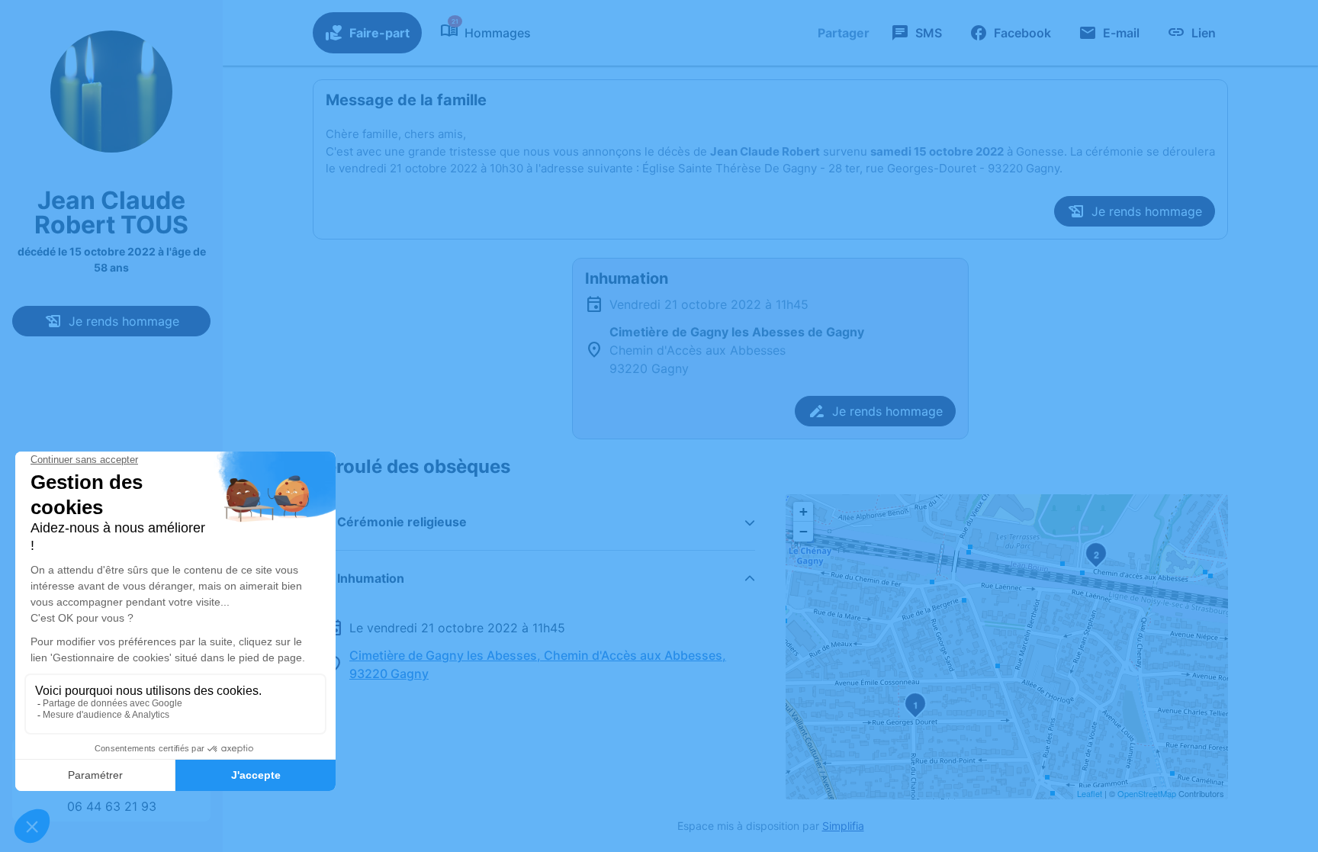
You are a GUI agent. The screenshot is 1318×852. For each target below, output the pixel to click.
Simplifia (843, 825)
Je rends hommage (124, 321)
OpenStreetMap (1146, 793)
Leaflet (1089, 793)
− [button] (803, 531)
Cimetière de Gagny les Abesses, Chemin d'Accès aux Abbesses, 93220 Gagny (537, 664)
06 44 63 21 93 (111, 806)
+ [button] (803, 511)
